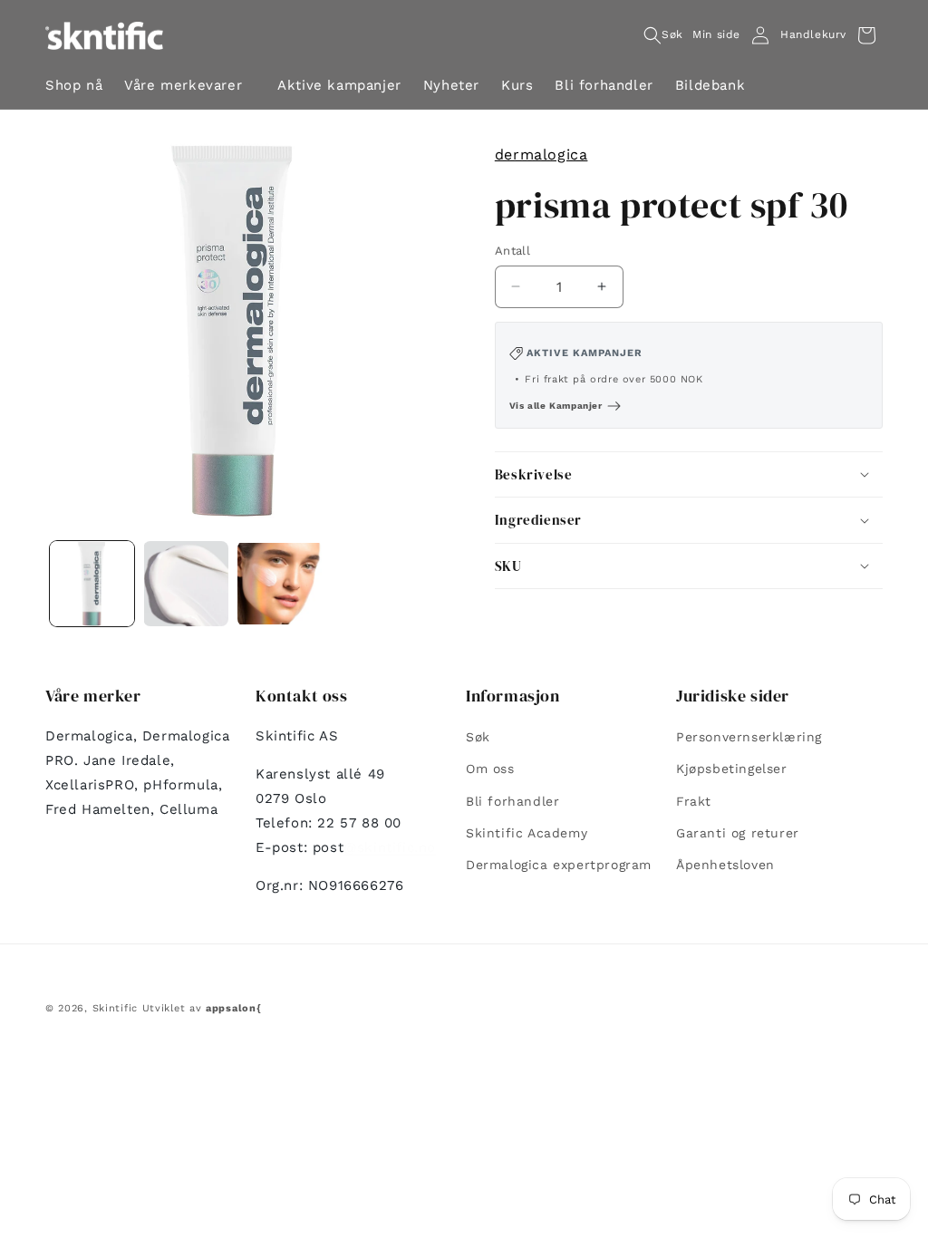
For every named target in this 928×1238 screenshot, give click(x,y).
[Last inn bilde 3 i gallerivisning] (279, 583)
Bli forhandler (512, 801)
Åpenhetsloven (725, 864)
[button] (189, 87)
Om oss (490, 768)
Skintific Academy (526, 833)
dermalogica (541, 154)
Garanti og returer (737, 833)
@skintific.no (389, 847)
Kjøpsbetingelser (732, 768)
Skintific (115, 1008)
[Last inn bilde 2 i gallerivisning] (185, 583)
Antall (512, 250)
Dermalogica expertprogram (559, 864)
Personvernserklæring (749, 737)
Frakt (693, 801)
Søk (478, 737)
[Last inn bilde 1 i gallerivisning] (92, 583)
